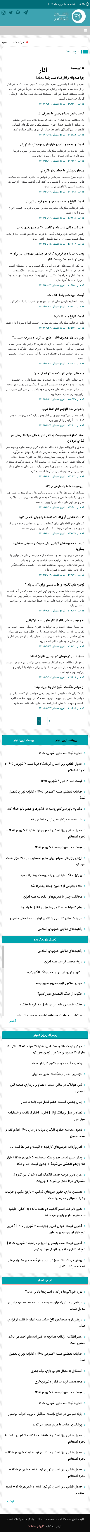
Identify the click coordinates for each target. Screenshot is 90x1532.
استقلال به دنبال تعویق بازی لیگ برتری (57, 1371)
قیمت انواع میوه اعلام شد (68, 316)
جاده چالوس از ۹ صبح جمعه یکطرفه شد (57, 886)
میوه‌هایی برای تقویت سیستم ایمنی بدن (59, 373)
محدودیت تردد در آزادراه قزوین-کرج (59, 1381)
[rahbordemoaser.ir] (69, 17)
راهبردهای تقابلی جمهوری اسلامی (60, 929)
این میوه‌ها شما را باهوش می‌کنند (64, 486)
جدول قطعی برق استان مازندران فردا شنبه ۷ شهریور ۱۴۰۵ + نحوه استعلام (45, 1456)
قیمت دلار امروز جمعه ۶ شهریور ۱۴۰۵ (59, 847)
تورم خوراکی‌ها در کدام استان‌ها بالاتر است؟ (54, 1292)
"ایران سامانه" (36, 1526)
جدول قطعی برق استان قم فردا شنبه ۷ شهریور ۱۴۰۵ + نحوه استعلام (45, 1490)
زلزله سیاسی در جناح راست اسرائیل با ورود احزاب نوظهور (46, 1414)
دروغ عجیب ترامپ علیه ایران (63, 961)
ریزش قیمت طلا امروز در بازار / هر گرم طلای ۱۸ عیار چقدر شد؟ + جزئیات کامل (46, 1263)
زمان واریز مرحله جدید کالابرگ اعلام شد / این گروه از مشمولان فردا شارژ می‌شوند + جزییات (49, 1178)
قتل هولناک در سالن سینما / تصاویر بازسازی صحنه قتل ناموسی (47, 1088)
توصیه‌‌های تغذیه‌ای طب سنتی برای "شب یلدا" (54, 585)
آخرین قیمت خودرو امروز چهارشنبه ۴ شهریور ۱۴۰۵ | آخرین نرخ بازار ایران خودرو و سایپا (46, 1229)
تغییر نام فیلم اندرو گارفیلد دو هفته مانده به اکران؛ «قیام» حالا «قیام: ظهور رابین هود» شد (46, 1212)
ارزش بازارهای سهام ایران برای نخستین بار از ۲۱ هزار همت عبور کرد (45, 861)
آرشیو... (11, 1021)
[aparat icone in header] (18, 13)
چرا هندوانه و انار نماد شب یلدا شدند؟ (60, 78)
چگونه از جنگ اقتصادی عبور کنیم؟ (60, 994)
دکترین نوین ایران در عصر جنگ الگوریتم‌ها (54, 972)
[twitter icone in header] (11, 13)
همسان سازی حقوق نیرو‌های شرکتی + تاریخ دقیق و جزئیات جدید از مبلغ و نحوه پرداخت (45, 1195)
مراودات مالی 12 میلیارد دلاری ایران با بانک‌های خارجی (46, 918)
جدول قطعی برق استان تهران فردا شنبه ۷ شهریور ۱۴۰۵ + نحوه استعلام (47, 1473)
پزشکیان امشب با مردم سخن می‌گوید (58, 1424)
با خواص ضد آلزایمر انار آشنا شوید (63, 409)
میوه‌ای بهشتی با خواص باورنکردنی (62, 170)
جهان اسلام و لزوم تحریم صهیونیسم (59, 983)
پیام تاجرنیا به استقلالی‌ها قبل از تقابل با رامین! (52, 907)
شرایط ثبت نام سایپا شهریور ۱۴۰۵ (61, 753)
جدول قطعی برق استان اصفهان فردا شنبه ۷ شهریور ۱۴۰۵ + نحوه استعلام (45, 833)
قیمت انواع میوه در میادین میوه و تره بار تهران (55, 201)
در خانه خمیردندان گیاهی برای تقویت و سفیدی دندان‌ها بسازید (48, 546)
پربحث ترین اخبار (24, 740)
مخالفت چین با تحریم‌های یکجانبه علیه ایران (53, 897)
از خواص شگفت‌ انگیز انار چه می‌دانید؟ (59, 687)
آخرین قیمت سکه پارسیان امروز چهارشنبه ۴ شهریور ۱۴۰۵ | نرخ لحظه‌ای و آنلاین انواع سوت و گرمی (46, 1246)
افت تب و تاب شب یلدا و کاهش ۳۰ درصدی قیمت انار (50, 227)
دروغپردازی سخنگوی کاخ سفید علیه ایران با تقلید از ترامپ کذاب (46, 1323)
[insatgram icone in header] (3, 13)
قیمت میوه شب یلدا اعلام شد (65, 295)
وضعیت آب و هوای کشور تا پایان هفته (57, 1063)
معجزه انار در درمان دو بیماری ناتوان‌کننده (57, 656)
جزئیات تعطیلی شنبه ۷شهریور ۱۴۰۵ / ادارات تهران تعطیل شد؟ (47, 795)
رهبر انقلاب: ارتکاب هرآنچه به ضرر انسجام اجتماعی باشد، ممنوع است (46, 1340)
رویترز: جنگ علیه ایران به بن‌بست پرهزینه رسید (51, 875)
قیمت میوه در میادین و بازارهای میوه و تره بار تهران (52, 144)
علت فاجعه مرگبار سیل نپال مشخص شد (56, 819)
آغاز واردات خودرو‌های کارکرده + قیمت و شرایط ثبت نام (46, 1147)
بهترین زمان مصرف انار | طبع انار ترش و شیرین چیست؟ (48, 337)
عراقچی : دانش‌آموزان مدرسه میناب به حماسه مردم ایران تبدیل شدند (46, 1306)
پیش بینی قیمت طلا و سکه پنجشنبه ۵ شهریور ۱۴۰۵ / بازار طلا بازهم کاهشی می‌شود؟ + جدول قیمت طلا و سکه (46, 1161)
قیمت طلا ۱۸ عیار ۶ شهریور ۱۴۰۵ (62, 781)
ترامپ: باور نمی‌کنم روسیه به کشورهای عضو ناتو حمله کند (45, 809)
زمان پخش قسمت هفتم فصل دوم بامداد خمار (52, 1102)
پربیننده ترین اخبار (66, 740)
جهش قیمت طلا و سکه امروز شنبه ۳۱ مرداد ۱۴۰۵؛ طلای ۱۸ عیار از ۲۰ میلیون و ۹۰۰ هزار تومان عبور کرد (46, 1049)
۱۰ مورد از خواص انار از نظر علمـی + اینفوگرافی (55, 620)
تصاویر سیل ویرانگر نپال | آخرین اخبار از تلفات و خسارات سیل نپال (46, 1116)
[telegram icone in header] (25, 13)
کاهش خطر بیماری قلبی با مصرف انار (60, 113)
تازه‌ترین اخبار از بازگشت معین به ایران (57, 1074)
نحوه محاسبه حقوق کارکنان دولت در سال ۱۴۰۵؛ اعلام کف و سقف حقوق (45, 1133)
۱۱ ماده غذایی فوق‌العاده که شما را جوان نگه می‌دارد (51, 517)
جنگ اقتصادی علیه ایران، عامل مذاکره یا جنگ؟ (51, 1004)
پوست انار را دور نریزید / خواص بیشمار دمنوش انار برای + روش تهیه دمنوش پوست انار (47, 256)
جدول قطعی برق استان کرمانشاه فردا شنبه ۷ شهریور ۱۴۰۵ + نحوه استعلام (45, 767)
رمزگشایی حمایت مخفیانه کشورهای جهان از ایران (50, 1015)
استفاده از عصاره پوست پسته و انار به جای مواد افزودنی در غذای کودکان (47, 438)
